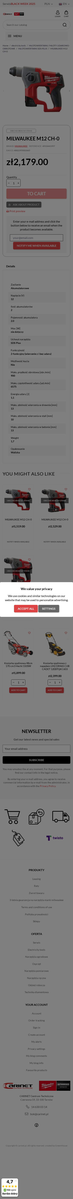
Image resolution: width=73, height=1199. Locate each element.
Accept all (26, 608)
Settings (48, 608)
